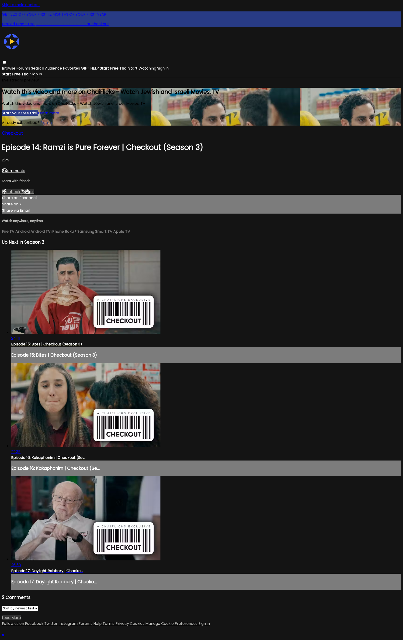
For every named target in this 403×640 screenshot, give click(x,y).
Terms (109, 623)
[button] (4, 62)
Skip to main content (21, 4)
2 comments (13, 170)
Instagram (68, 623)
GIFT (85, 68)
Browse (9, 68)
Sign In (36, 74)
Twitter (51, 623)
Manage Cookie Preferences (171, 623)
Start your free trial (20, 113)
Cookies (137, 623)
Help (98, 623)
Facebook (11, 191)
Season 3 (34, 242)
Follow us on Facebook (22, 623)
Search (38, 68)
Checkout (12, 133)
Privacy (122, 623)
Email (29, 191)
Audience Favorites (62, 68)
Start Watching (142, 68)
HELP (94, 68)
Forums (23, 68)
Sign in (163, 68)
